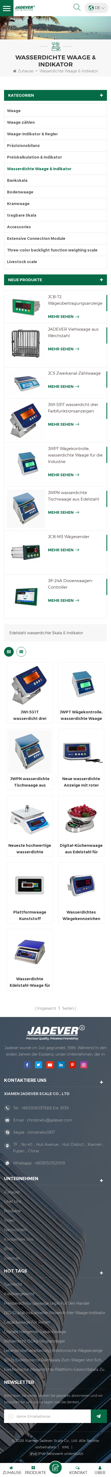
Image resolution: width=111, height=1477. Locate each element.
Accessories (19, 226)
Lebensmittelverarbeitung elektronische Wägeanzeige (53, 1350)
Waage (14, 110)
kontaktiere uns (18, 1239)
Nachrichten (15, 1229)
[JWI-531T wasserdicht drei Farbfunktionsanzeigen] (26, 420)
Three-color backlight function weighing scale (52, 250)
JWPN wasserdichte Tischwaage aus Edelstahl (73, 496)
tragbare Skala (21, 215)
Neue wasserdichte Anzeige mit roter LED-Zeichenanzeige (81, 782)
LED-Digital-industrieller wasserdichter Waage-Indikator (54, 1312)
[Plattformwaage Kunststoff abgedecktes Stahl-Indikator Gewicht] (29, 885)
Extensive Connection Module (36, 238)
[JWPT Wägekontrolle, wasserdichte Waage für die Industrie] (26, 464)
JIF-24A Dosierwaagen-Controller (70, 584)
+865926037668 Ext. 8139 (45, 1108)
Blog (8, 1248)
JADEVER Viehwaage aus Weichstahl (73, 332)
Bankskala (17, 180)
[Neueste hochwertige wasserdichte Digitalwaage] (29, 818)
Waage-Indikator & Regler (32, 134)
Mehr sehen (61, 316)
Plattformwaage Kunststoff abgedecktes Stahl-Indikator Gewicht (29, 916)
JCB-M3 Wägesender (68, 536)
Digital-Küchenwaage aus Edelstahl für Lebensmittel (81, 849)
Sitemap (12, 1258)
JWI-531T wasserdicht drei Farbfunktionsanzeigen (73, 408)
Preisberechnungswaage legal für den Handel (46, 1303)
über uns (12, 1201)
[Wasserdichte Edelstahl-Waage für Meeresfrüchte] (29, 952)
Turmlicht (13, 1284)
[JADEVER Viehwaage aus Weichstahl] (26, 345)
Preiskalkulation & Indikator (34, 157)
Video (9, 1220)
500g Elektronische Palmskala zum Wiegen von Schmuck (55, 1360)
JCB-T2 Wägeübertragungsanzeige (75, 300)
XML (66, 1447)
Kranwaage (18, 203)
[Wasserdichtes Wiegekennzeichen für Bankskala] (81, 885)
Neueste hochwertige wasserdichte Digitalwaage (29, 849)
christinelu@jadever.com (49, 1120)
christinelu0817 (41, 1132)
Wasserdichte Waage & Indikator (69, 71)
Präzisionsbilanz (23, 145)
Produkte (12, 1211)
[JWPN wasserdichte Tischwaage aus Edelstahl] (26, 508)
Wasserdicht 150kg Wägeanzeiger (34, 1341)
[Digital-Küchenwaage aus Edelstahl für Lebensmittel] (81, 818)
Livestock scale (22, 261)
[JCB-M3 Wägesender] (26, 552)
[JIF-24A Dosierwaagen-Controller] (26, 597)
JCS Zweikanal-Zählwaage (74, 373)
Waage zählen (21, 122)
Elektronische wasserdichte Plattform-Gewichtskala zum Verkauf (55, 1369)
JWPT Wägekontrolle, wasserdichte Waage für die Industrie (75, 455)
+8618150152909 (49, 1163)
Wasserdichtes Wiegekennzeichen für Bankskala (81, 916)
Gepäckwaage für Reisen (27, 1322)
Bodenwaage (20, 192)
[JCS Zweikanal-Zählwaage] (26, 383)
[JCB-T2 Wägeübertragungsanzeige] (26, 307)
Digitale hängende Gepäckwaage (35, 1331)
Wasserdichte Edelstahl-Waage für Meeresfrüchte (30, 982)
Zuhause (25, 71)
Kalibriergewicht (19, 1293)
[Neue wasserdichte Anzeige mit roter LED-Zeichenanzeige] (81, 751)
